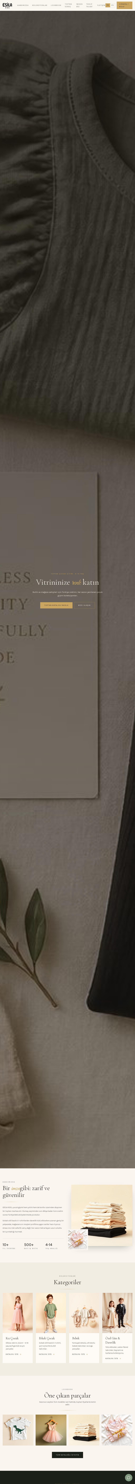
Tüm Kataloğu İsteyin (67, 1455)
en (112, 5)
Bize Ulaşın (84, 605)
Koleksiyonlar (39, 5)
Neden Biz (79, 5)
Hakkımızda (22, 5)
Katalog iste (12, 1354)
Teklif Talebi (89, 5)
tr (108, 5)
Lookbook (56, 5)
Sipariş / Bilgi (124, 5)
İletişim (101, 5)
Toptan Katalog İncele (56, 605)
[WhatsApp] (128, 1477)
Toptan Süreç (68, 5)
